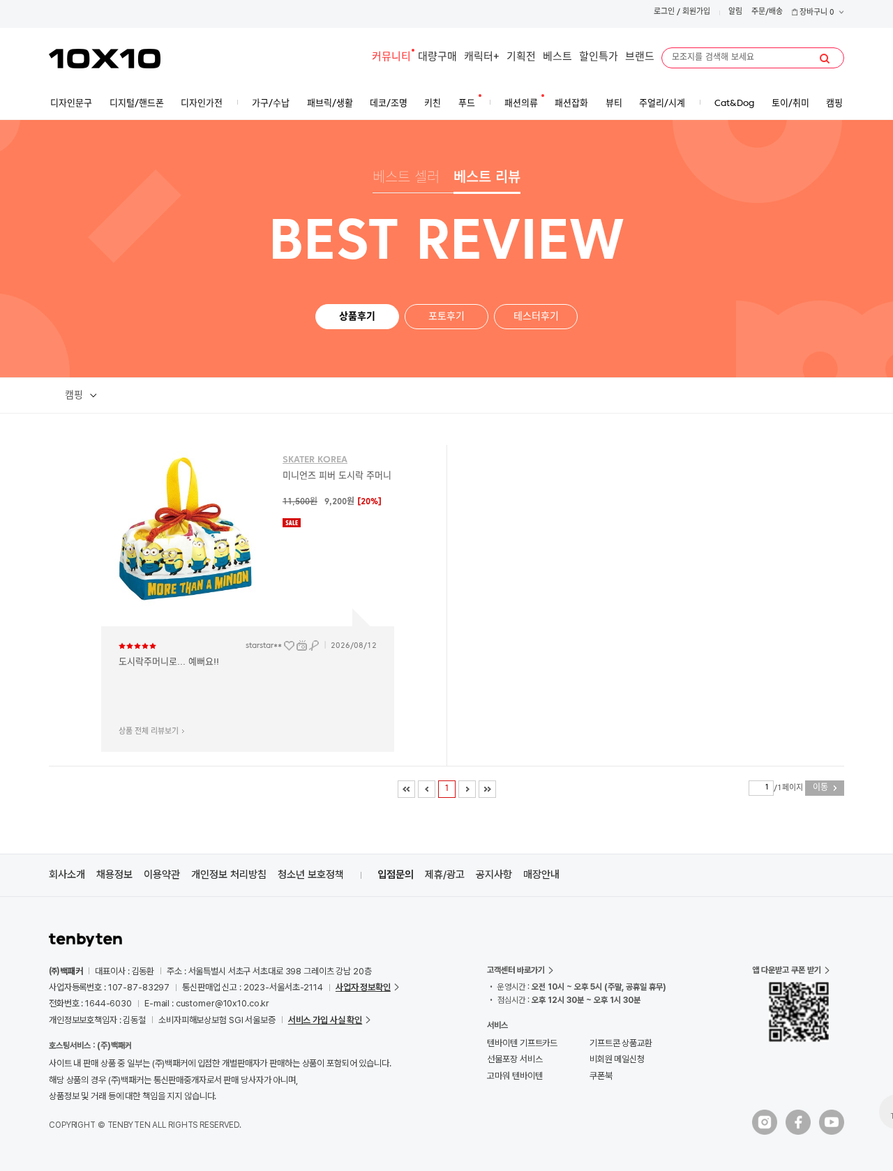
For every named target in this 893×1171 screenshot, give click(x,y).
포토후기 (446, 317)
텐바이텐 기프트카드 (522, 1043)
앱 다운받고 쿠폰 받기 (786, 970)
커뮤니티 (391, 57)
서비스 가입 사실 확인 (325, 1020)
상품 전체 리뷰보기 (149, 732)
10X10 (104, 58)
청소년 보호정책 (311, 874)
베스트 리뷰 (486, 179)
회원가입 (696, 12)
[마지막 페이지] (487, 789)
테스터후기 (536, 317)
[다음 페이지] (467, 789)
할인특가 (598, 57)
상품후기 (357, 317)
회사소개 (67, 874)
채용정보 (114, 874)
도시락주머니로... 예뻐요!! (169, 662)
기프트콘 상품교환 (621, 1043)
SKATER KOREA (315, 459)
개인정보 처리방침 (229, 874)
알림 (735, 12)
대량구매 (437, 57)
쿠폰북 (601, 1076)
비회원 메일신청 (617, 1059)
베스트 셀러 (406, 179)
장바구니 (815, 13)
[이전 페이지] (426, 789)
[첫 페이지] (406, 789)
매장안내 (541, 874)
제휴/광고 (445, 874)
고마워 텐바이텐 (514, 1076)
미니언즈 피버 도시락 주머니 (337, 476)
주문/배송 (767, 12)
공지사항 (494, 874)
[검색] (824, 58)
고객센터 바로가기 (516, 970)
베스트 (557, 57)
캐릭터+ (482, 57)
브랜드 (639, 57)
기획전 (521, 57)
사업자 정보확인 (363, 987)
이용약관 (162, 874)
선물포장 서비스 (514, 1059)
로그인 (664, 12)
